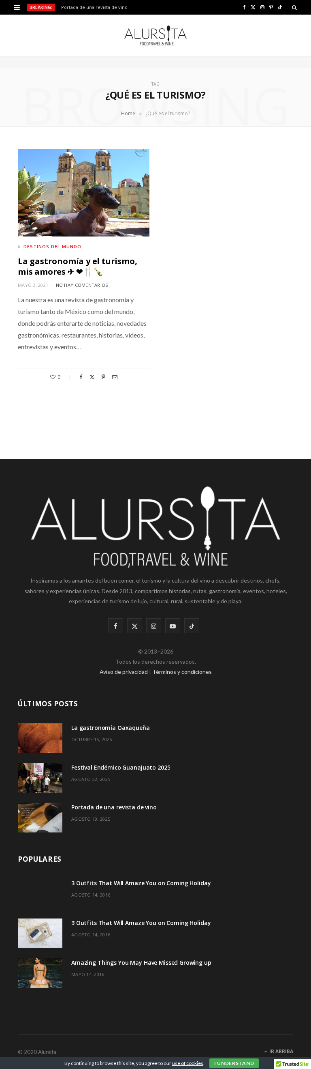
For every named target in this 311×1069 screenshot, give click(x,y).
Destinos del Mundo (52, 246)
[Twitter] (92, 377)
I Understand (234, 1063)
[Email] (114, 377)
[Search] (294, 7)
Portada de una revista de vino (94, 7)
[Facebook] (81, 377)
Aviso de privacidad (124, 671)
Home (128, 113)
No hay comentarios (82, 285)
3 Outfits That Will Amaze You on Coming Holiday (141, 883)
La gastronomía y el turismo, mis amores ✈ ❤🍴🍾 (77, 266)
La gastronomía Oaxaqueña (110, 727)
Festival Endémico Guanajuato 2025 (120, 767)
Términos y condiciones (182, 671)
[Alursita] (155, 35)
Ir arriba (280, 1051)
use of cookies (187, 1063)
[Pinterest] (103, 377)
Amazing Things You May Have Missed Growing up (141, 962)
